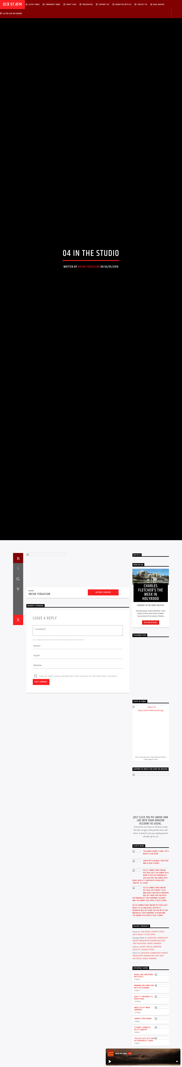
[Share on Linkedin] (18, 649)
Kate (134, 996)
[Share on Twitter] (18, 628)
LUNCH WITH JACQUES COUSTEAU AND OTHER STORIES (156, 912)
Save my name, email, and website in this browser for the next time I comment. (78, 726)
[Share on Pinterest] (18, 639)
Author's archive (103, 642)
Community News (53, 4)
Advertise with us (123, 4)
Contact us (142, 4)
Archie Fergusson (89, 290)
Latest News (34, 4)
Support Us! (104, 4)
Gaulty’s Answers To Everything (143, 1048)
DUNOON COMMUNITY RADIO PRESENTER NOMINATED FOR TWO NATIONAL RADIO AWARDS (150, 991)
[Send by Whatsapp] (18, 660)
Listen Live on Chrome (12, 13)
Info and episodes (150, 672)
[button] (109, 1061)
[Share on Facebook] (18, 618)
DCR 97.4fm (12, 4)
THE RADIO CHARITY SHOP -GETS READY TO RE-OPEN (156, 902)
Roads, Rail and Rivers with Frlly (144, 1026)
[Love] (18, 670)
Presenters (88, 4)
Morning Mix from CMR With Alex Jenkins (144, 1037)
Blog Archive (158, 4)
